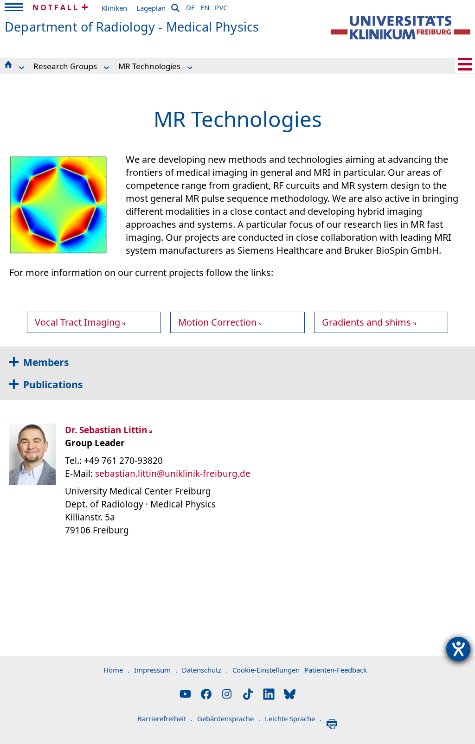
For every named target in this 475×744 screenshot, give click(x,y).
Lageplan (151, 8)
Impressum (155, 669)
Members (46, 362)
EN (204, 6)
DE (190, 6)
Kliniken (114, 8)
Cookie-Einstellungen (266, 669)
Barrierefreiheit (165, 718)
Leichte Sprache (293, 718)
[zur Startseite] (400, 28)
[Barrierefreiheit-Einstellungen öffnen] (458, 649)
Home (116, 669)
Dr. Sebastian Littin (106, 430)
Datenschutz (205, 669)
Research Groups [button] (65, 66)
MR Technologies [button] (149, 66)
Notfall (55, 7)
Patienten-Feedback (335, 669)
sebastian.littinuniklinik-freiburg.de (172, 474)
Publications (53, 384)
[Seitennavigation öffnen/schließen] (465, 64)
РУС (221, 6)
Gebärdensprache (228, 718)
